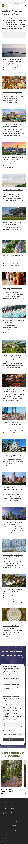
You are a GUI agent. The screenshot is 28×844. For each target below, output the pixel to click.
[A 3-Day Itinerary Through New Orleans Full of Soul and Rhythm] (14, 115)
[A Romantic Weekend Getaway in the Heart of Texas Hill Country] (14, 148)
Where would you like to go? (11, 666)
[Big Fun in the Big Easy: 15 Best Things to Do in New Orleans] (14, 445)
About (14, 825)
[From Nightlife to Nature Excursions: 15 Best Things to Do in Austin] (14, 478)
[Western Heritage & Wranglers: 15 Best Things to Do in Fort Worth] (14, 413)
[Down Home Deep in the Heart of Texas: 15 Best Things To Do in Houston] (14, 545)
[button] (25, 5)
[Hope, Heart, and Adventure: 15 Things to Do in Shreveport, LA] (14, 278)
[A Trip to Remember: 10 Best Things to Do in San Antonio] (14, 380)
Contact (14, 830)
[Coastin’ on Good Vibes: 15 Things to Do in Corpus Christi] (14, 180)
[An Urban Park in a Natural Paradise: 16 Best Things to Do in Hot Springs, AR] (14, 580)
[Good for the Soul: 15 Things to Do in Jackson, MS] (14, 311)
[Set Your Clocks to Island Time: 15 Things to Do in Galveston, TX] (14, 246)
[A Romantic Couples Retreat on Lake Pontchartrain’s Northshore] (14, 82)
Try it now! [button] (13, 3)
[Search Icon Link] (23, 5)
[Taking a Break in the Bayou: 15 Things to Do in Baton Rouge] (14, 346)
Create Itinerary (13, 739)
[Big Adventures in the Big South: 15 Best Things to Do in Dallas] (14, 513)
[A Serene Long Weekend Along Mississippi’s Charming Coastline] (14, 50)
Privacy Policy (14, 821)
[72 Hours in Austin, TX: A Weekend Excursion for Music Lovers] (14, 614)
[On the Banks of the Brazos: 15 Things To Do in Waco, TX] (14, 213)
